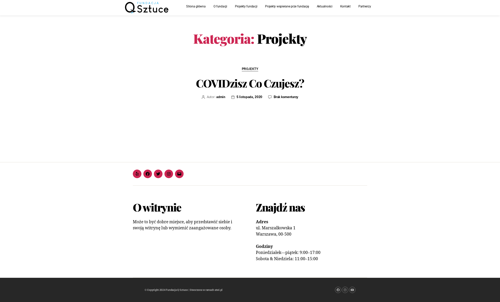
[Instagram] (168, 174)
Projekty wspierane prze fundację (287, 6)
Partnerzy (364, 6)
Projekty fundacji (246, 6)
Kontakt (345, 6)
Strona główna (196, 6)
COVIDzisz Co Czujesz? (250, 83)
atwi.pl (218, 289)
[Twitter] (158, 174)
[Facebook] (147, 174)
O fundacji (220, 6)
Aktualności (324, 6)
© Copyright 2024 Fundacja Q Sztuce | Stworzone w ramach (180, 289)
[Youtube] (352, 290)
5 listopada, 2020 (249, 97)
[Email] (179, 174)
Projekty (250, 69)
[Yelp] (137, 174)
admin (220, 97)
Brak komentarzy (286, 97)
